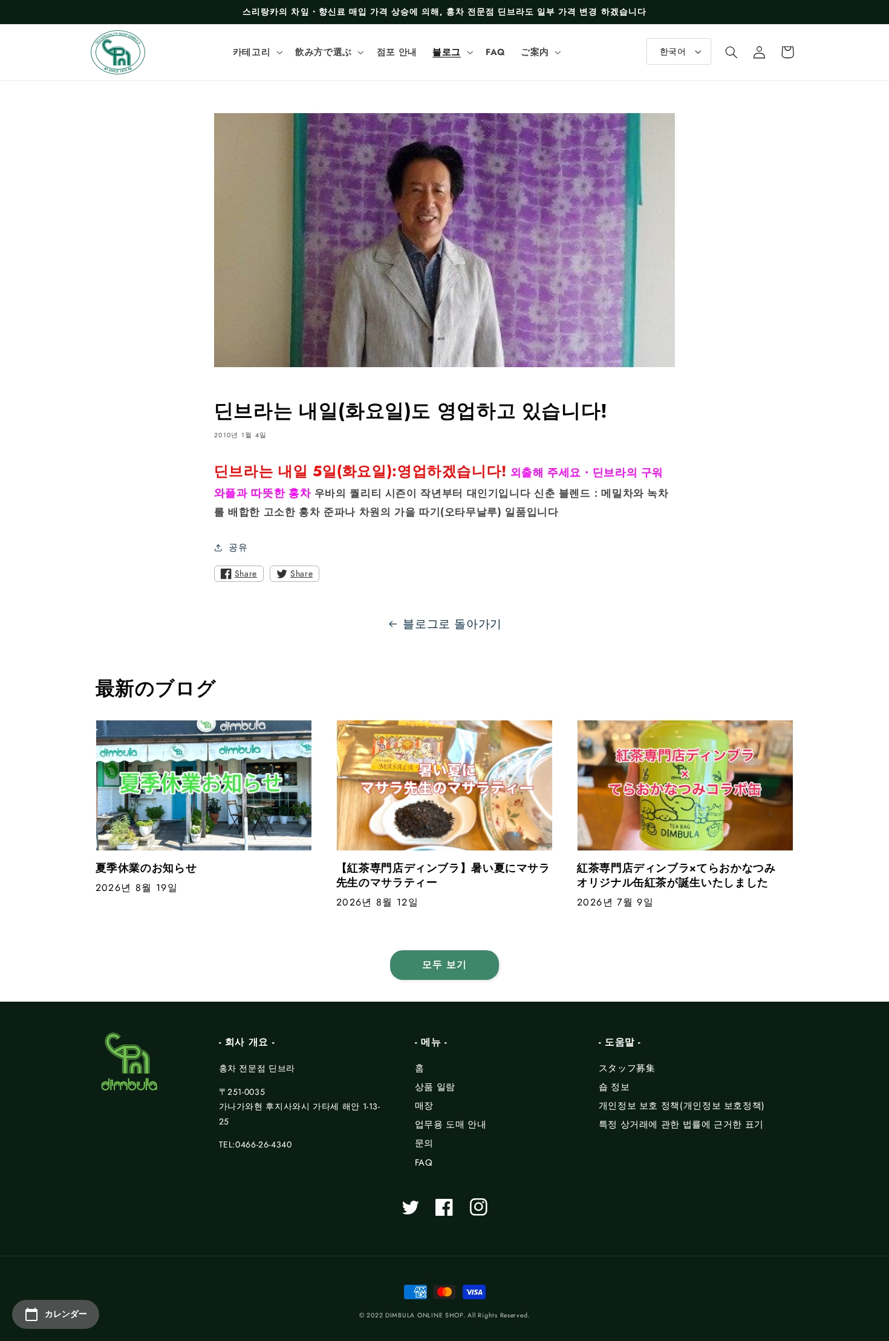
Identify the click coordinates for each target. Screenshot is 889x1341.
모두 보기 (444, 964)
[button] (256, 52)
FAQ (424, 1162)
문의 (424, 1143)
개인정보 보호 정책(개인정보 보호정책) (682, 1105)
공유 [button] (238, 547)
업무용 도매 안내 (451, 1124)
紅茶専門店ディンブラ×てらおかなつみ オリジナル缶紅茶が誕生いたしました (682, 875)
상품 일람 (435, 1087)
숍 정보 (614, 1087)
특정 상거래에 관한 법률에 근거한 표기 (681, 1124)
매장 (424, 1105)
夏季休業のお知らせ (146, 868)
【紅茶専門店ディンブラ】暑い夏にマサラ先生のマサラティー (443, 875)
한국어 (673, 51)
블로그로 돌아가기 (452, 624)
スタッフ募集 (627, 1068)
